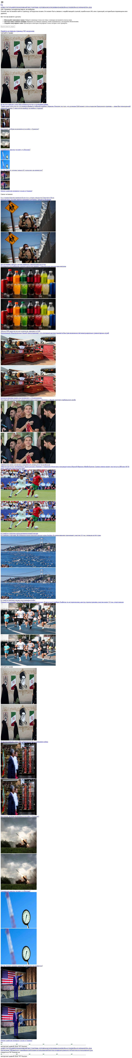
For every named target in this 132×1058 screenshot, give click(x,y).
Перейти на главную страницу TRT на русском (17, 31)
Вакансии (27, 1050)
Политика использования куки (82, 1050)
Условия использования (39, 1050)
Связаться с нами (17, 1050)
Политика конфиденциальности (59, 1050)
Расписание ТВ (6, 1050)
